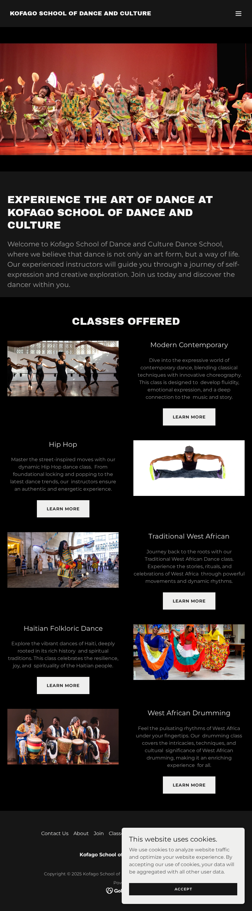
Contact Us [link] (55, 833)
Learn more (189, 417)
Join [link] (99, 833)
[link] (80, 14)
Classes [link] (118, 833)
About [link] (81, 833)
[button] (238, 13)
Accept (183, 889)
